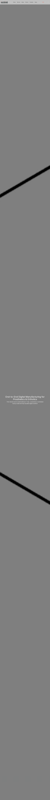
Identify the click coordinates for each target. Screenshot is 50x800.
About (23, 2)
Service (18, 2)
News (36, 2)
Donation (31, 2)
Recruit (26, 2)
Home (14, 2)
